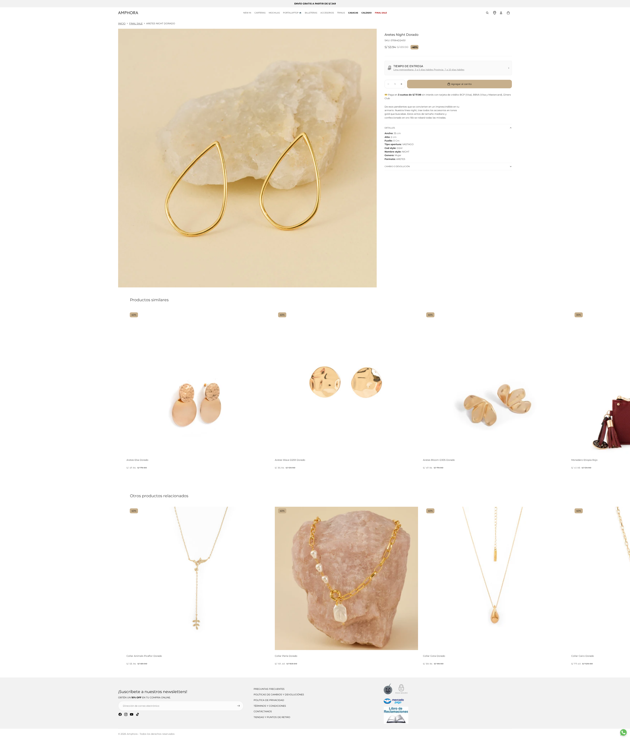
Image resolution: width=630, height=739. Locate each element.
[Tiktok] (137, 714)
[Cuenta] (501, 12)
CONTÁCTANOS (263, 711)
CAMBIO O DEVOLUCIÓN (397, 166)
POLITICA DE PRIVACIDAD (269, 700)
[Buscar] (487, 12)
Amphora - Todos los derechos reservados (151, 733)
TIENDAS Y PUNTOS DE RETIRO (272, 717)
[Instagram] (126, 714)
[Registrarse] (238, 705)
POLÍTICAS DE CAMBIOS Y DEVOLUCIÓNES (279, 694)
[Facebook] (120, 714)
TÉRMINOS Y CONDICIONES (270, 705)
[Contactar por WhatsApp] (623, 732)
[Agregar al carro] (266, 450)
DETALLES (390, 128)
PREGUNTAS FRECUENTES (269, 688)
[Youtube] (132, 714)
